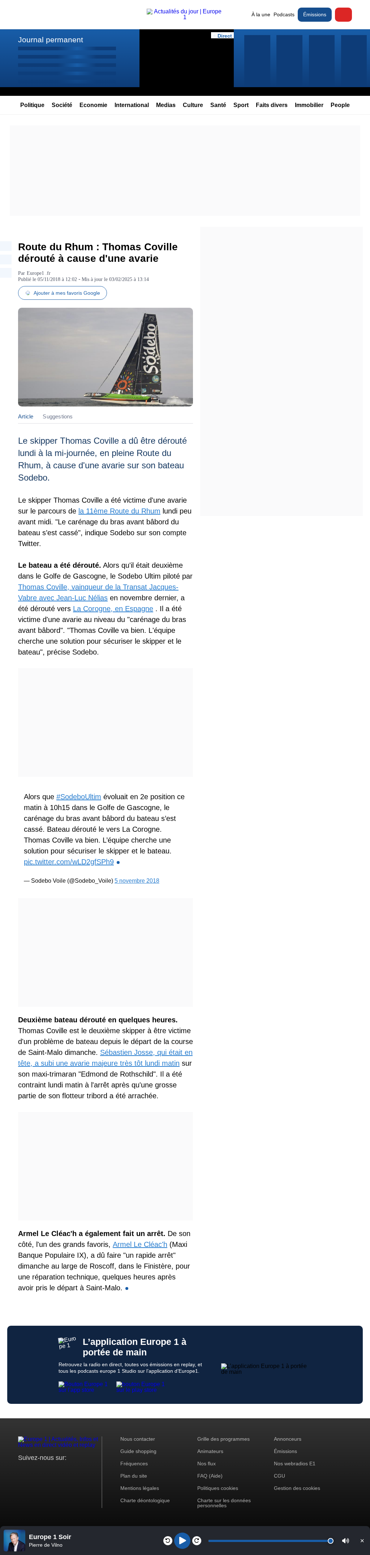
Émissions (314, 14)
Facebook (47, 1471)
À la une (260, 14)
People (340, 105)
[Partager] (6, 246)
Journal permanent (50, 39)
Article (25, 416)
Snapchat (71, 1471)
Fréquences (134, 1463)
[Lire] (182, 1541)
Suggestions (58, 416)
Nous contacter (137, 1439)
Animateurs (210, 1451)
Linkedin (84, 1471)
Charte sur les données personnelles (224, 1503)
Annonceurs (287, 1439)
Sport (241, 105)
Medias (166, 105)
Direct (343, 15)
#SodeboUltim (78, 797)
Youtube (59, 1471)
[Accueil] (185, 17)
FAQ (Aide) (210, 1476)
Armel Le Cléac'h (140, 1244)
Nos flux (206, 1463)
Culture (193, 105)
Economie (93, 105)
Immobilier (309, 105)
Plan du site (133, 1476)
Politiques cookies (217, 1488)
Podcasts (284, 14)
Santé (218, 105)
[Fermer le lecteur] (362, 1540)
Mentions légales (139, 1488)
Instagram (34, 1471)
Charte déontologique (145, 1500)
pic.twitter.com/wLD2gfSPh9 (69, 862)
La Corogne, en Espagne (113, 609)
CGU (279, 1476)
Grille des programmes (223, 1439)
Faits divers (272, 105)
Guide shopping (138, 1451)
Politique (32, 105)
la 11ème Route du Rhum (119, 511)
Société (62, 105)
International (132, 105)
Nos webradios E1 (294, 1463)
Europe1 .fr (39, 273)
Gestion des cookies (297, 1488)
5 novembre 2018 (137, 881)
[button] (345, 1541)
